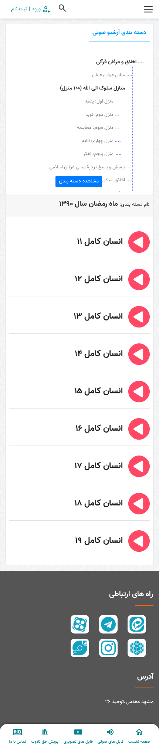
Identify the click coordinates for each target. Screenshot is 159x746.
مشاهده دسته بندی (79, 181)
